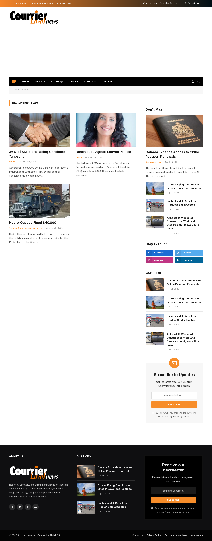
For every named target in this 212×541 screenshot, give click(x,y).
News (38, 81)
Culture (73, 81)
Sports (88, 81)
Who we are (197, 535)
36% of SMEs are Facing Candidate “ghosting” (37, 154)
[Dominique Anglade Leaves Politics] (106, 130)
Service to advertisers (41, 3)
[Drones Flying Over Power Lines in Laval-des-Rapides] (155, 188)
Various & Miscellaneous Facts (25, 228)
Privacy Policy (172, 416)
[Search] (198, 81)
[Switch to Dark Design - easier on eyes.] (193, 81)
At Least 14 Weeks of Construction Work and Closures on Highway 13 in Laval (183, 223)
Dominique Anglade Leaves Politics (103, 152)
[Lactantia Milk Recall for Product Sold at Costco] (155, 205)
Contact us (20, 3)
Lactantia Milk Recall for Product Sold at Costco (181, 203)
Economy (57, 81)
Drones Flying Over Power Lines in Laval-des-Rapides (184, 186)
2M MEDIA (55, 535)
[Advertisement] (106, 52)
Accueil (17, 89)
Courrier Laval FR (66, 3)
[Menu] (14, 81)
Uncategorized (153, 162)
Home (25, 81)
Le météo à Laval (148, 3)
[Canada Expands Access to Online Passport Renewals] (174, 131)
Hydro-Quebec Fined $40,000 (32, 223)
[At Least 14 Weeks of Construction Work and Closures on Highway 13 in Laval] (155, 222)
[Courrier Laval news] (34, 17)
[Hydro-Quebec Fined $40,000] (39, 201)
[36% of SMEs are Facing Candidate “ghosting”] (39, 130)
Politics (80, 157)
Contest (107, 81)
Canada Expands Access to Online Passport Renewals (173, 154)
